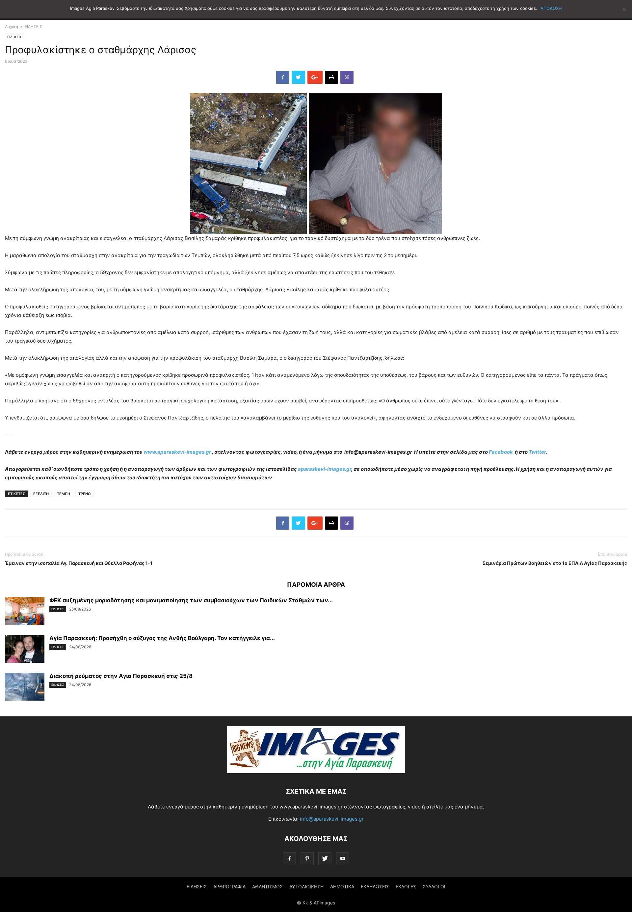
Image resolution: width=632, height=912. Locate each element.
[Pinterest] (307, 858)
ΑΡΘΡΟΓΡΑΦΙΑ (229, 886)
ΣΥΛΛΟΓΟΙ (434, 886)
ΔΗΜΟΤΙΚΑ (342, 886)
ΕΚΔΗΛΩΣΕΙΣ (375, 886)
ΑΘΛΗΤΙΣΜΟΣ (267, 886)
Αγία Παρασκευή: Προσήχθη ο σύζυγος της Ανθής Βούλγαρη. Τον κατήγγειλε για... (162, 638)
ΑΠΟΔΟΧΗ (551, 8)
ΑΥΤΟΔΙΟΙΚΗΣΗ (306, 886)
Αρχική (11, 26)
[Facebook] (289, 858)
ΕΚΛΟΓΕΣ (406, 886)
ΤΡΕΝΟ (84, 494)
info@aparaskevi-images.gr (332, 819)
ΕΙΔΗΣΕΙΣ (33, 26)
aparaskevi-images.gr (324, 469)
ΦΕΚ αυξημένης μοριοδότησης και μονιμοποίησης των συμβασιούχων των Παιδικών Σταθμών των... (191, 600)
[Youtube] (342, 858)
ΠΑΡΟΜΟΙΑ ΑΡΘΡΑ (316, 584)
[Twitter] (324, 858)
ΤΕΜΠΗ (63, 494)
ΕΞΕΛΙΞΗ (41, 494)
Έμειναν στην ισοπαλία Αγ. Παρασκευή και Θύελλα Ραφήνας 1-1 (78, 563)
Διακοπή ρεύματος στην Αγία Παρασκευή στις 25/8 (121, 676)
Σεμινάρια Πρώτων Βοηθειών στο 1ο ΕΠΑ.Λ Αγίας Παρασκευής (555, 563)
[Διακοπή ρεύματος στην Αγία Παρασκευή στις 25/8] (24, 687)
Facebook (501, 452)
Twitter (537, 452)
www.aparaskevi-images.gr (177, 452)
